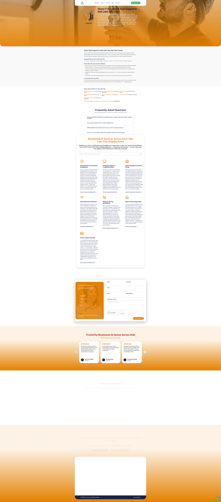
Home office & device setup (90, 97)
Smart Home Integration (119, 470)
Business (96, 2)
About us (132, 476)
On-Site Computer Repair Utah (109, 192)
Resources (118, 2)
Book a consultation (101, 445)
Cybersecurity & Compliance (107, 470)
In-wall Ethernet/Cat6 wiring (108, 91)
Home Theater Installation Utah (87, 262)
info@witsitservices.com (136, 468)
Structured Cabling (108, 473)
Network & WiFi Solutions (107, 480)
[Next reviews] (145, 352)
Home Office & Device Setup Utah (133, 192)
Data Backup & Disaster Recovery (108, 483)
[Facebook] (80, 313)
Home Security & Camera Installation (121, 474)
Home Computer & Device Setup (121, 481)
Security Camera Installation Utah (87, 192)
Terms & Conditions (136, 497)
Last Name (128, 282)
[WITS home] (82, 2)
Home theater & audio (106, 94)
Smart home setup (124, 91)
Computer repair (123, 94)
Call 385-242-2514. (116, 101)
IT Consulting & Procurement (107, 487)
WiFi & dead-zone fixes (89, 91)
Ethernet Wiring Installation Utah (110, 228)
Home (102, 2)
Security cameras (88, 94)
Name (108, 282)
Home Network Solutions (120, 467)
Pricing (108, 2)
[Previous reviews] (76, 352)
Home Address (129, 293)
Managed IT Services (106, 467)
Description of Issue (111, 299)
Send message (137, 318)
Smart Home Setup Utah (130, 226)
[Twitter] (79, 313)
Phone (108, 293)
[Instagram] (82, 313)
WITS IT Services (87, 497)
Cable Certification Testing (108, 476)
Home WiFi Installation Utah (86, 226)
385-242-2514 (134, 466)
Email (108, 287)
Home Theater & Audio (120, 484)
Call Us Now (121, 445)
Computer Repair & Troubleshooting (121, 477)
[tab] (109, 418)
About (112, 2)
